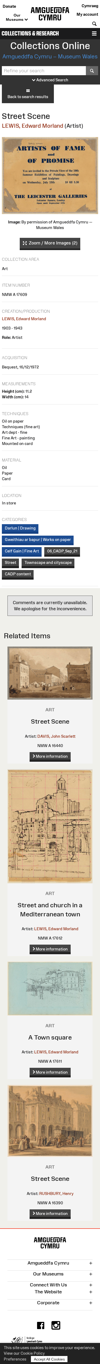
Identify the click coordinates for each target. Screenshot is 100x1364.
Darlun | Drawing (20, 528)
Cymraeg (90, 5)
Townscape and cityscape (48, 562)
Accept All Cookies (49, 1359)
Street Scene (50, 721)
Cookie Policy (33, 1353)
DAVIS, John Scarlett (56, 736)
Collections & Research (30, 33)
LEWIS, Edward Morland (32, 126)
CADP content (18, 574)
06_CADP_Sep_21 (62, 551)
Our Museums (15, 17)
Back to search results (27, 96)
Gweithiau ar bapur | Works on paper (38, 539)
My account (87, 14)
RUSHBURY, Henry (56, 1193)
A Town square (50, 1037)
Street (10, 562)
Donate (9, 6)
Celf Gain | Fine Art (22, 551)
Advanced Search (51, 80)
